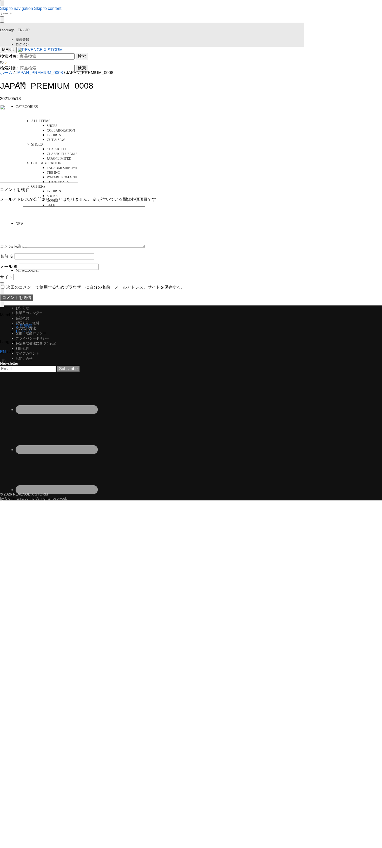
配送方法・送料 (27, 323)
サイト (6, 277)
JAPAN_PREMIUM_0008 (39, 72)
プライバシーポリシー (32, 338)
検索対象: (9, 56)
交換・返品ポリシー (31, 333)
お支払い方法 (26, 328)
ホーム (6, 72)
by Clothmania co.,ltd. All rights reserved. (33, 498)
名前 (7, 256)
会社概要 (22, 318)
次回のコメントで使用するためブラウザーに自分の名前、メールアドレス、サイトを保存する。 (95, 287)
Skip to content (47, 8)
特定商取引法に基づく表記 (36, 343)
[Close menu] (2, 3)
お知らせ (22, 308)
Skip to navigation (16, 8)
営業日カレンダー (29, 313)
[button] (3, 62)
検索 (82, 56)
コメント (11, 246)
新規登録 (22, 40)
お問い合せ (24, 359)
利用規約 (22, 348)
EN (20, 30)
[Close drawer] (2, 19)
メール (9, 266)
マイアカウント (27, 353)
